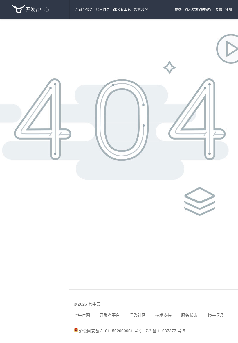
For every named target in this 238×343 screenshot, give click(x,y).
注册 (228, 9)
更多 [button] (178, 9)
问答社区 (137, 315)
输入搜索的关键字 (198, 9)
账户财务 (103, 9)
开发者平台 (110, 315)
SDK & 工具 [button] (122, 9)
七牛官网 (82, 315)
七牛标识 (215, 315)
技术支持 (163, 315)
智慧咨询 (141, 9)
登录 (218, 9)
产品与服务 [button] (84, 9)
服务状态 (189, 315)
